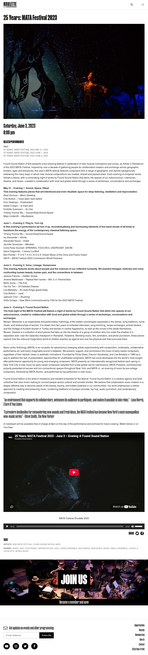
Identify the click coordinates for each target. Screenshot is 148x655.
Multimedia (84, 548)
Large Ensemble (68, 548)
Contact (142, 644)
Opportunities (139, 625)
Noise (106, 548)
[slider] (139, 526)
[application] (74, 526)
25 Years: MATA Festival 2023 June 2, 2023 (25, 155)
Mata (58, 544)
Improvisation (45, 548)
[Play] (7, 526)
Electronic (31, 548)
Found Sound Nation (43, 544)
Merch (142, 639)
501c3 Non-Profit (138, 649)
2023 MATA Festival (22, 544)
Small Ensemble (119, 548)
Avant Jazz (18, 548)
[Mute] (132, 526)
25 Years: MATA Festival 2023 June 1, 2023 (25, 152)
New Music (96, 548)
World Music (22, 551)
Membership (140, 635)
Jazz (56, 548)
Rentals (142, 630)
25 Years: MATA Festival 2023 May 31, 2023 (25, 149)
